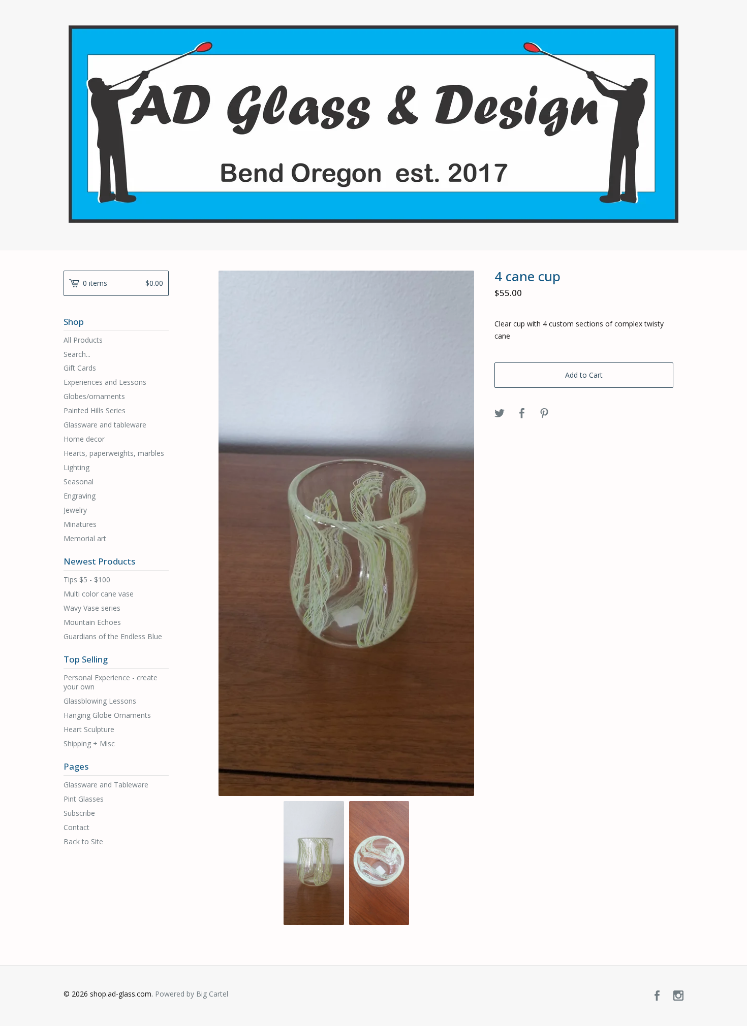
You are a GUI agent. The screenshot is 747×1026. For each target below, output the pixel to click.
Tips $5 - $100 (87, 579)
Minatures (80, 524)
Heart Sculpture (89, 729)
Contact (76, 827)
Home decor (84, 439)
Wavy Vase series (92, 608)
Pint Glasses (84, 799)
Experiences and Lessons (105, 382)
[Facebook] (657, 996)
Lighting (76, 467)
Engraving (80, 496)
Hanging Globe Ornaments (107, 715)
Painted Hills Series (95, 410)
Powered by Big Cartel (191, 994)
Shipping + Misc (89, 743)
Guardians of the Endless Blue (113, 636)
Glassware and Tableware (106, 784)
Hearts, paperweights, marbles (114, 453)
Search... (77, 354)
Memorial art (85, 538)
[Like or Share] (522, 413)
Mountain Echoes (92, 622)
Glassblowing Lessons (100, 701)
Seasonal (79, 481)
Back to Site (83, 841)
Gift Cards (80, 368)
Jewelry (75, 510)
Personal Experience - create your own (111, 682)
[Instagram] (678, 996)
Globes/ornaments (94, 396)
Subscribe (79, 813)
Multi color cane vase (99, 594)
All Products (83, 340)
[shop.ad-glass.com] (373, 124)
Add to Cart (584, 375)
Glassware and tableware (105, 424)
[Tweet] (499, 413)
